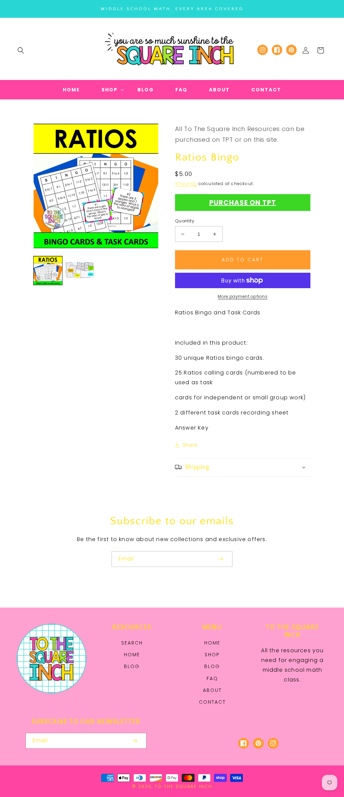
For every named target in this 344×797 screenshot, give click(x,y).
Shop (212, 654)
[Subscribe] (220, 559)
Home (132, 654)
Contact (212, 702)
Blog (132, 666)
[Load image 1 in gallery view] (48, 270)
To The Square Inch (183, 786)
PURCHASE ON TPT (242, 202)
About (212, 690)
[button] (20, 50)
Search (132, 642)
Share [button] (190, 445)
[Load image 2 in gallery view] (80, 270)
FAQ (212, 678)
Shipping (186, 183)
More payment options (242, 296)
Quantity (184, 221)
